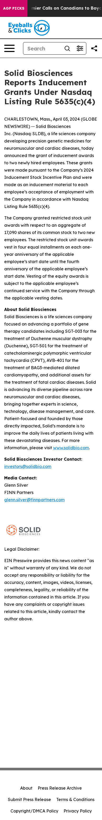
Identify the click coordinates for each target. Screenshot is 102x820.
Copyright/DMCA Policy (34, 811)
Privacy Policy (78, 811)
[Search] (67, 48)
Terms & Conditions (75, 799)
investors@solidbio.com (27, 466)
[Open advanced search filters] (79, 48)
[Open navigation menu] (9, 48)
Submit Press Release (29, 799)
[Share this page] (94, 48)
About (26, 788)
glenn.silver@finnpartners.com (34, 499)
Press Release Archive (60, 788)
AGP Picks (13, 8)
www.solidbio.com (71, 447)
